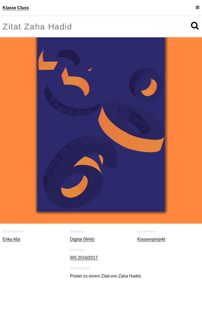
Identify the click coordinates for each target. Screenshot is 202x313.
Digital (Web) (82, 239)
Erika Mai (11, 239)
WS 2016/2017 (84, 257)
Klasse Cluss (16, 8)
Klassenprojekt (151, 239)
